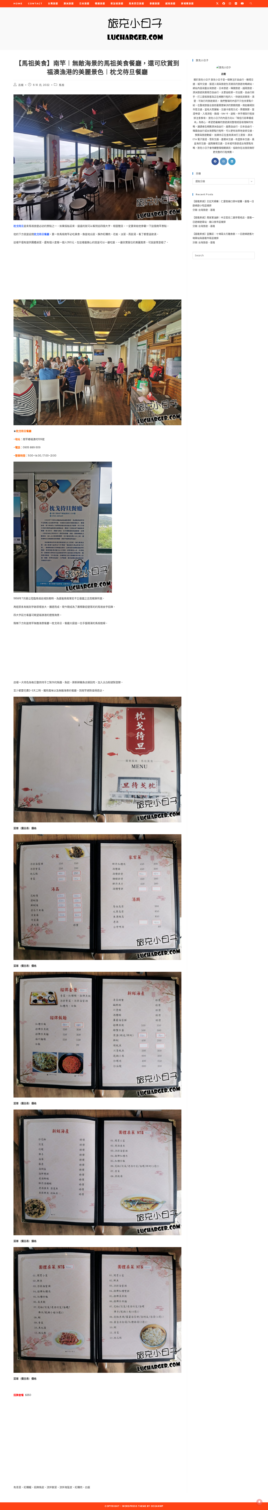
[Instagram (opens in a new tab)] (229, 3)
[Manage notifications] (259, 1502)
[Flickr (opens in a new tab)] (235, 3)
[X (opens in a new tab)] (217, 3)
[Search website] (250, 4)
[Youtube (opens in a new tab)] (242, 3)
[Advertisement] (97, 274)
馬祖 (61, 85)
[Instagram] (223, 161)
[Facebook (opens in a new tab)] (223, 3)
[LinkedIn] (232, 161)
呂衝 (21, 85)
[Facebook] (215, 161)
